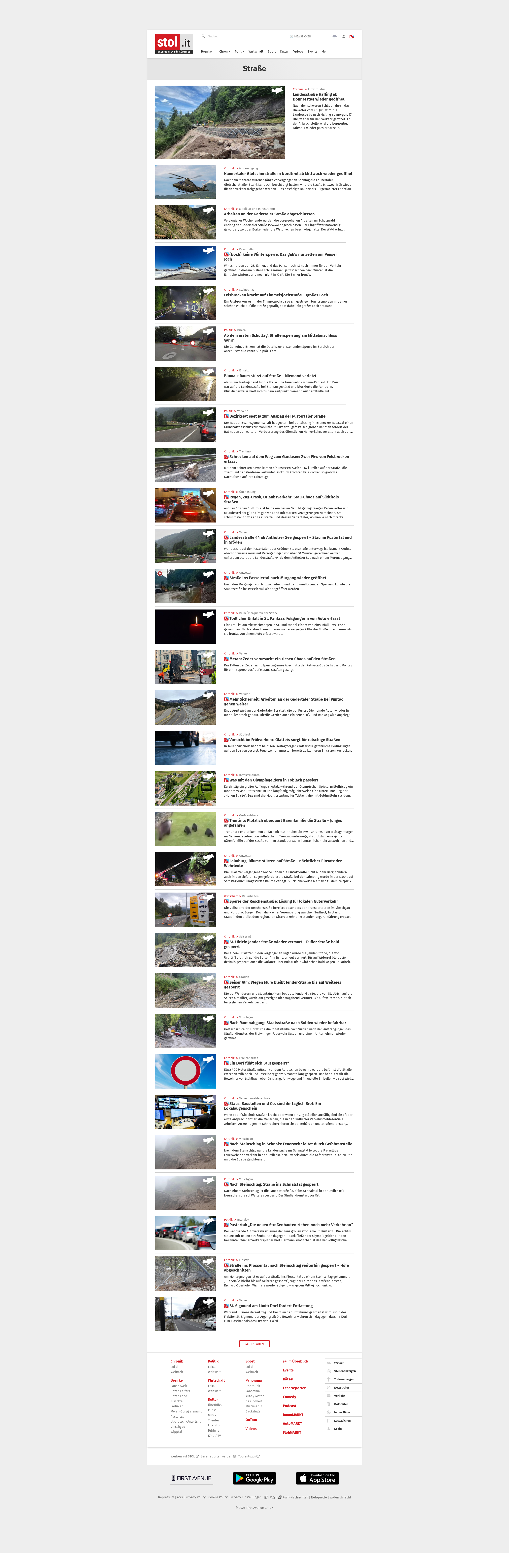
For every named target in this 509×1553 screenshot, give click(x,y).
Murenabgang (248, 168)
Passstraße (246, 249)
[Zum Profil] (344, 36)
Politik (239, 51)
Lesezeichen (342, 1420)
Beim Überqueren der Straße (258, 613)
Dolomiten (341, 1404)
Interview (243, 1219)
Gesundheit (254, 1401)
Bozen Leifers (180, 1391)
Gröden (244, 977)
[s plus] (352, 36)
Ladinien (177, 1406)
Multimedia (254, 1406)
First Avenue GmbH (260, 1508)
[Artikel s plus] (185, 263)
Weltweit (177, 1372)
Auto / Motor (255, 1396)
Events (312, 51)
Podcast (289, 1406)
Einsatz (244, 370)
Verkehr (242, 411)
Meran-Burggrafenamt (186, 1411)
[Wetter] (334, 36)
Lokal (174, 1367)
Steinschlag (246, 289)
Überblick (215, 1405)
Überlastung (247, 492)
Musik (212, 1415)
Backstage (253, 1411)
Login (338, 1429)
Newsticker (341, 1387)
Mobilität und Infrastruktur (257, 209)
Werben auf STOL (183, 1456)
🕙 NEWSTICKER (300, 36)
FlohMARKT (292, 1433)
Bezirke (206, 51)
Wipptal (176, 1432)
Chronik (224, 51)
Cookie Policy (218, 1497)
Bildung (213, 1430)
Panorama (254, 1380)
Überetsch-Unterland (186, 1421)
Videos (298, 51)
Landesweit (179, 1386)
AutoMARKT (292, 1424)
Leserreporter (294, 1388)
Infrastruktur (316, 89)
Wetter (339, 1362)
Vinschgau (246, 1017)
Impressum (166, 1497)
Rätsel (288, 1379)
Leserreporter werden (216, 1456)
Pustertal (177, 1416)
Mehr (325, 51)
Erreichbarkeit (248, 1058)
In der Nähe (342, 1412)
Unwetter (245, 572)
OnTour (251, 1420)
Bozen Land (179, 1396)
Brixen (241, 330)
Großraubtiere (248, 815)
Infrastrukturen (249, 775)
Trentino (245, 451)
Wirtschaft (256, 51)
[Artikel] (220, 122)
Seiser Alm (246, 936)
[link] (323, 97)
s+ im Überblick (295, 1361)
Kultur (284, 51)
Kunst (212, 1410)
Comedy (289, 1397)
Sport (272, 51)
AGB (180, 1497)
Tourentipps (247, 1456)
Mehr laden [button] (254, 1344)
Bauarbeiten (250, 896)
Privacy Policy (196, 1497)
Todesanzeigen (344, 1379)
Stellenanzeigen (345, 1371)
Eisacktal (177, 1401)
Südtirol (244, 734)
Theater (213, 1420)
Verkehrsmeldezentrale (254, 1098)
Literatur (214, 1425)
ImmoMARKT (293, 1415)
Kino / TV (214, 1436)
